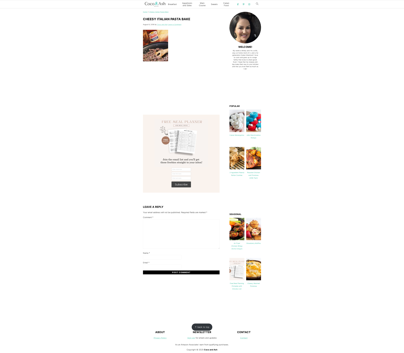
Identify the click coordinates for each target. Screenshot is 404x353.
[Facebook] (237, 4)
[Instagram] (249, 4)
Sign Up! (191, 338)
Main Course (202, 4)
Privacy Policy (160, 338)
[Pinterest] (243, 4)
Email (146, 263)
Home (145, 12)
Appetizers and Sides (187, 4)
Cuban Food (226, 4)
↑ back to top (202, 327)
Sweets (214, 4)
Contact (244, 338)
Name (146, 253)
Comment (148, 217)
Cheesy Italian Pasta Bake (159, 12)
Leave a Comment (174, 24)
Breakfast (172, 4)
